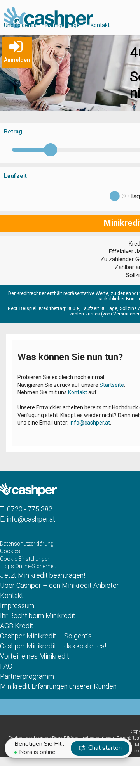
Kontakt (100, 25)
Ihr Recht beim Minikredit (37, 616)
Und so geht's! (21, 25)
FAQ (6, 666)
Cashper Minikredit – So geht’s (46, 636)
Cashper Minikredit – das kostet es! (53, 646)
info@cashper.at (90, 422)
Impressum (17, 605)
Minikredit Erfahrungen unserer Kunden (58, 686)
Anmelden (17, 60)
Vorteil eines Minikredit (34, 656)
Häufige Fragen (64, 25)
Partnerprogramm (27, 676)
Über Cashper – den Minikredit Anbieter (59, 585)
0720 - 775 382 (29, 509)
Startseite (112, 385)
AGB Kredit (16, 626)
